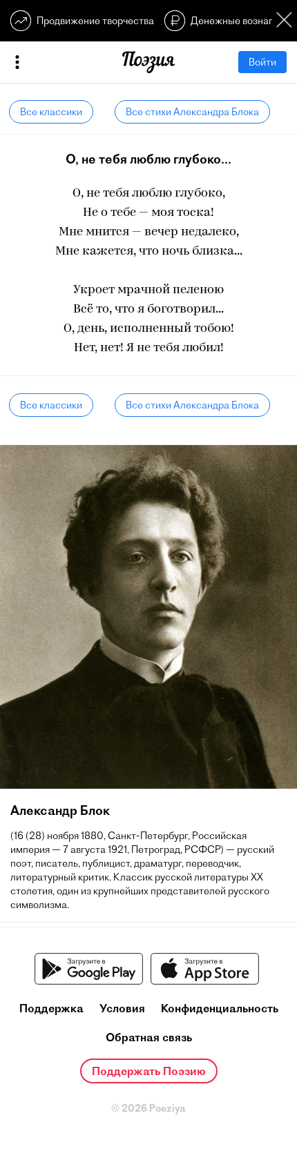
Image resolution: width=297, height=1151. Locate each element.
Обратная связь (149, 1037)
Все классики (51, 112)
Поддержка (51, 1008)
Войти (262, 62)
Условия (122, 1008)
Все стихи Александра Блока (192, 112)
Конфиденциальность (219, 1008)
